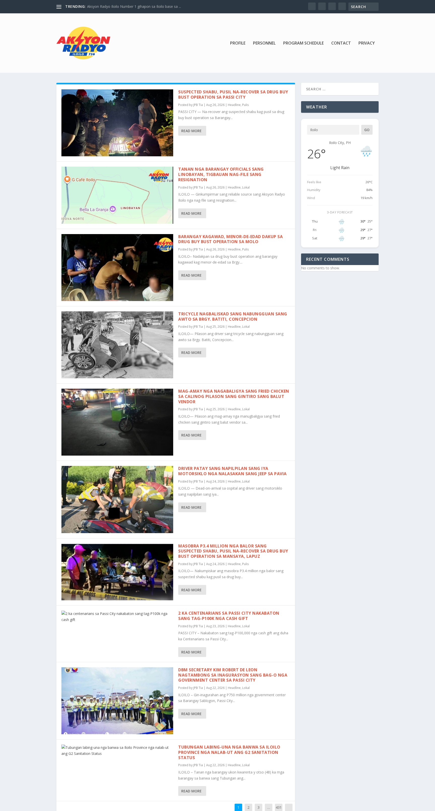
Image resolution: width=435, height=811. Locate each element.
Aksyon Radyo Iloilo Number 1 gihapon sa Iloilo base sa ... (134, 6)
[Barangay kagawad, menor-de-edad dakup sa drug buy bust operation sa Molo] (117, 267)
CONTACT (341, 43)
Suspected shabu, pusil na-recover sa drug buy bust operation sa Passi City (233, 94)
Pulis (245, 105)
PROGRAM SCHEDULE (303, 43)
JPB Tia (198, 105)
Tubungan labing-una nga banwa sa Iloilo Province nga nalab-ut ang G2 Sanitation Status (229, 752)
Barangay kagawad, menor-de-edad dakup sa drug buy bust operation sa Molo (230, 239)
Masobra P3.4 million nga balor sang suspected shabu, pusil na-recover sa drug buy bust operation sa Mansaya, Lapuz (233, 551)
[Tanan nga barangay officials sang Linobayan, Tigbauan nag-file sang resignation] (117, 195)
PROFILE (237, 43)
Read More (191, 130)
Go (367, 129)
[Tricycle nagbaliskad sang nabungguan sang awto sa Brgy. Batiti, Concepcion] (117, 344)
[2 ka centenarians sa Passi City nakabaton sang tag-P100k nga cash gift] (117, 617)
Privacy (366, 43)
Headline (234, 105)
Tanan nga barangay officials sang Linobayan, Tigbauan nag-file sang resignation (221, 174)
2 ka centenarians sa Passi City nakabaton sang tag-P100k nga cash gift (228, 615)
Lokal (246, 187)
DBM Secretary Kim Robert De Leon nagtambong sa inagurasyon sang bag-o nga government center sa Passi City (232, 675)
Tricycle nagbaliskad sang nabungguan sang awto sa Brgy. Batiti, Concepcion (232, 316)
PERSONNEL (264, 43)
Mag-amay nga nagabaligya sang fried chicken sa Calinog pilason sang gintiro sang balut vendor (233, 396)
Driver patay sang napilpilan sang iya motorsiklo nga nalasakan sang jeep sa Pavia (232, 471)
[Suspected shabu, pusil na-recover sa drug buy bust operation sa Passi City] (117, 122)
